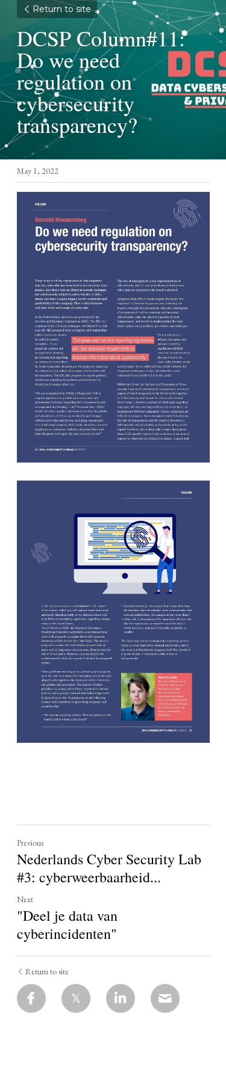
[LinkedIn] (120, 998)
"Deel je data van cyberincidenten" (67, 924)
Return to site (62, 9)
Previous (30, 842)
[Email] (165, 998)
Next (25, 899)
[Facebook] (31, 998)
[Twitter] (75, 998)
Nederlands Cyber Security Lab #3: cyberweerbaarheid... (109, 868)
